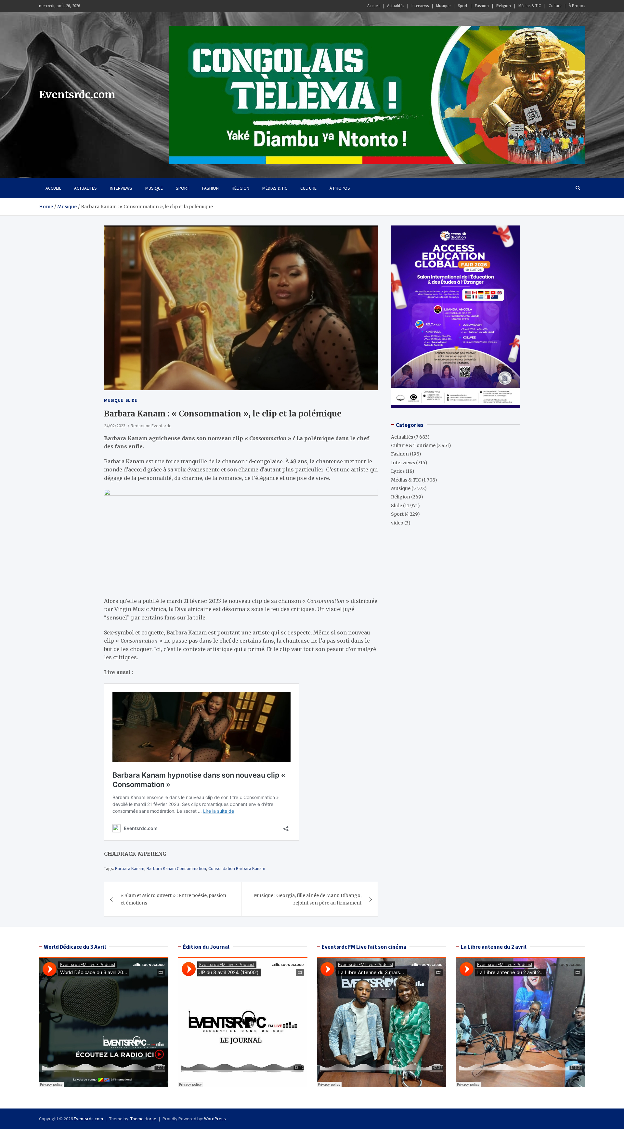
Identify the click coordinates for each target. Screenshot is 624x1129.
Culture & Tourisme (413, 445)
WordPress (215, 1119)
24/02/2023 (114, 425)
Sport (462, 5)
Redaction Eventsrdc (151, 425)
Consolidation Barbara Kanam (236, 868)
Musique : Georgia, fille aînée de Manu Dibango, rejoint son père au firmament (307, 898)
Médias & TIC (529, 5)
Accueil (373, 5)
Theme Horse (143, 1119)
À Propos (577, 5)
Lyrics (398, 471)
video (397, 522)
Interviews (420, 5)
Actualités (395, 5)
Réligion (503, 5)
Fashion (482, 5)
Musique (443, 5)
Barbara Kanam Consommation (176, 868)
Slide (131, 400)
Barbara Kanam (129, 868)
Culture (555, 5)
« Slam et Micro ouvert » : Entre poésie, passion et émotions (173, 898)
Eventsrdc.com (77, 94)
